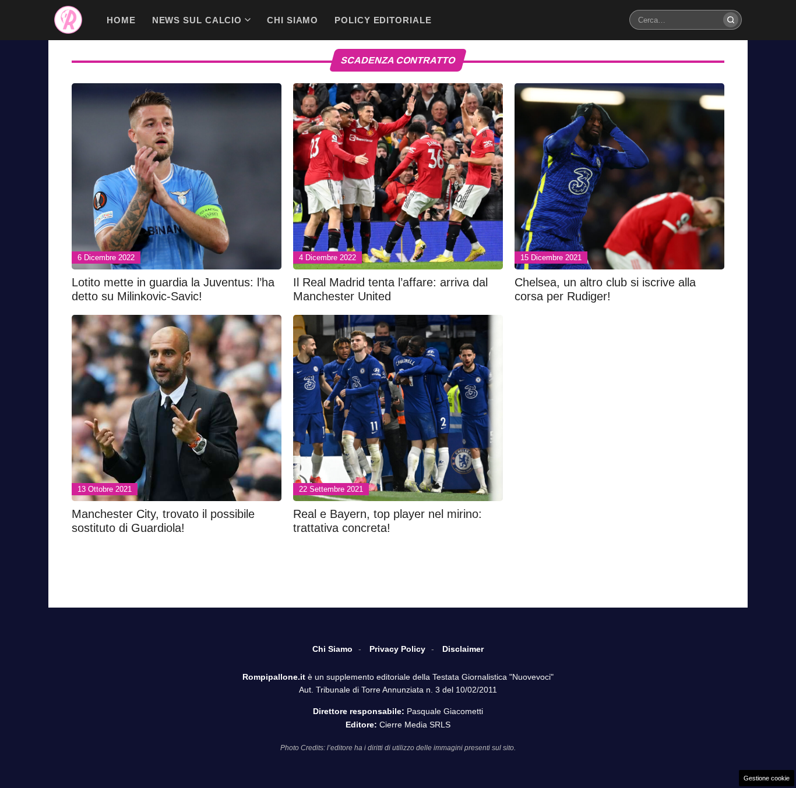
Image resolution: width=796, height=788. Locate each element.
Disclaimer (463, 649)
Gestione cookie (767, 778)
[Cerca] (730, 19)
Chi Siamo (332, 649)
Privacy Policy (397, 649)
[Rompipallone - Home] (68, 20)
